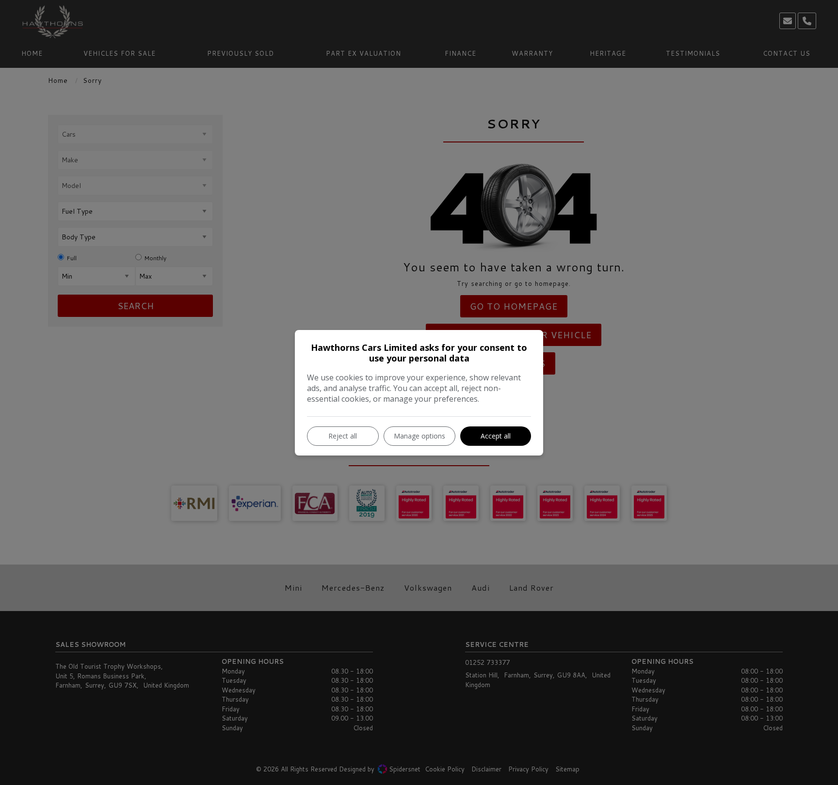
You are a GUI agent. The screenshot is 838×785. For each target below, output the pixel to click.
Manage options (419, 435)
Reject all (342, 435)
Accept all (496, 435)
